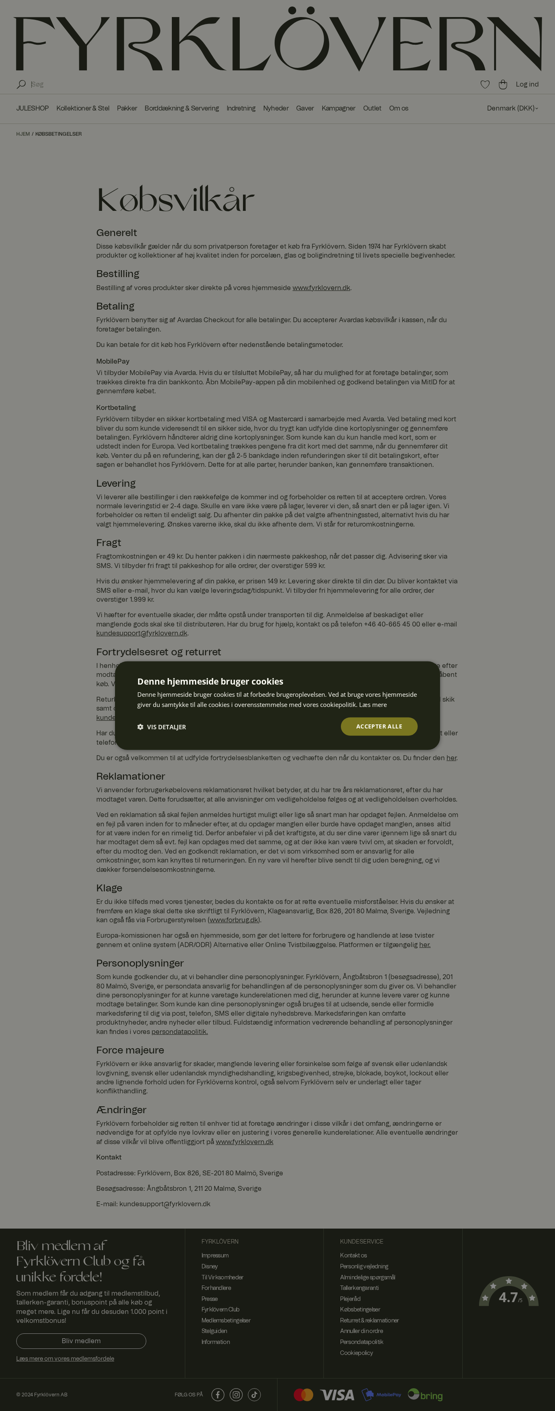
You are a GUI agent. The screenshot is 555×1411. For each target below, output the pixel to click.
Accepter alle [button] (379, 726)
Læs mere (373, 704)
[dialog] (277, 705)
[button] (161, 726)
